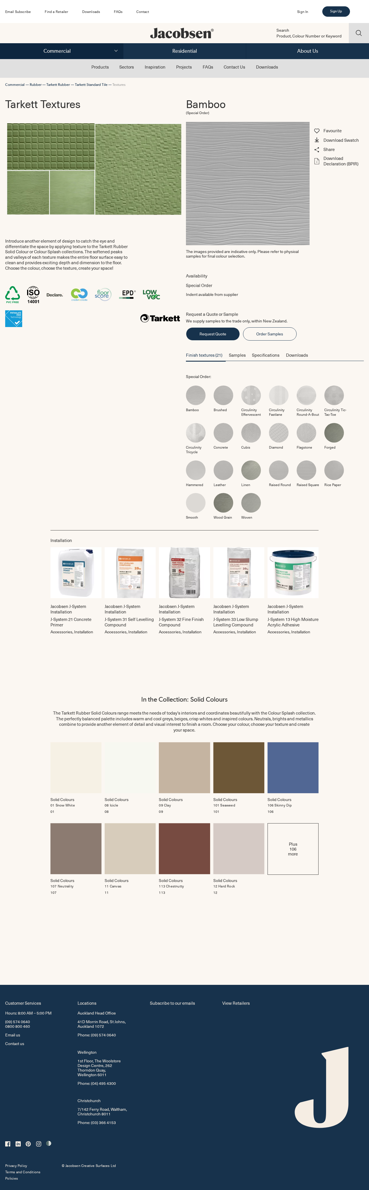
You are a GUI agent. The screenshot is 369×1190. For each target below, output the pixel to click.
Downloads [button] (297, 355)
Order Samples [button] (269, 334)
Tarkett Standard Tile (91, 84)
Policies (11, 1178)
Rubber (36, 84)
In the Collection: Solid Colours (184, 699)
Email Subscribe (18, 11)
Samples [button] (237, 355)
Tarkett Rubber (58, 84)
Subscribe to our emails (172, 1003)
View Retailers (236, 1003)
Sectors (126, 67)
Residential (184, 51)
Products (100, 67)
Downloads (91, 11)
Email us (12, 1035)
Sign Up (336, 11)
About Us (307, 51)
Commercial (57, 51)
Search (282, 30)
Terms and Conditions (22, 1172)
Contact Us (234, 67)
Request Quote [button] (212, 334)
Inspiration (155, 67)
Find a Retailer (56, 11)
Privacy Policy (16, 1165)
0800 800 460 (17, 1026)
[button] (338, 140)
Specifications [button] (265, 355)
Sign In (302, 11)
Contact (142, 11)
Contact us (14, 1043)
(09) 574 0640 (17, 1022)
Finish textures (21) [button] (204, 355)
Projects (184, 67)
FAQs (118, 11)
